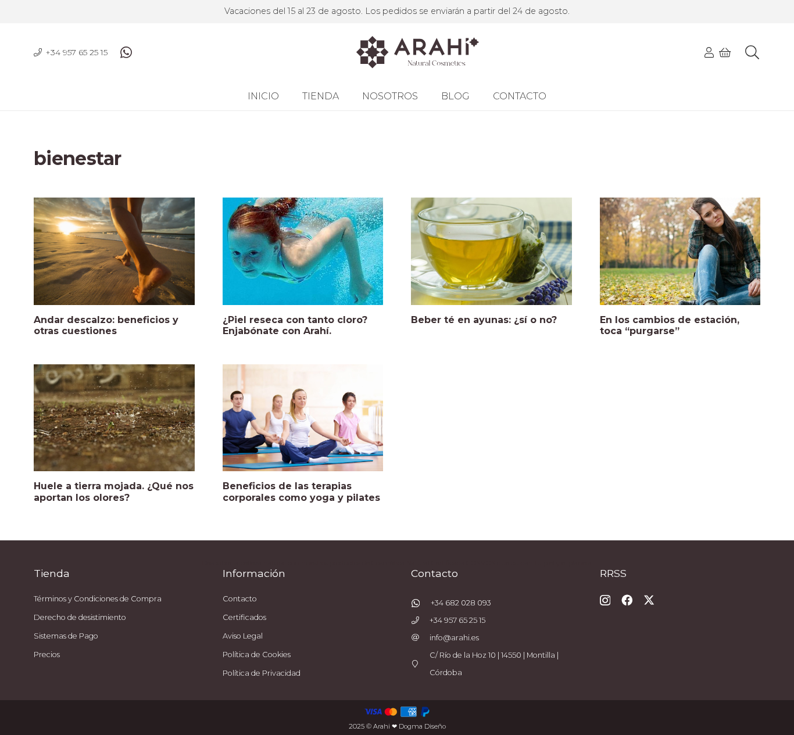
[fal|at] (420, 638)
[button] (751, 52)
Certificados (244, 617)
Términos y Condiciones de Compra (98, 598)
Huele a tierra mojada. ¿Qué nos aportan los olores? (114, 492)
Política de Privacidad (262, 673)
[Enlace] (709, 52)
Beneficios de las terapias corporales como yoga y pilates (301, 492)
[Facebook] (626, 599)
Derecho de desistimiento (80, 617)
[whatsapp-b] (126, 52)
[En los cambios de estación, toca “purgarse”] (680, 251)
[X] (648, 599)
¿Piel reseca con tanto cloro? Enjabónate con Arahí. (295, 325)
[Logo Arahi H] (417, 52)
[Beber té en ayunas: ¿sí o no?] (491, 251)
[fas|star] (421, 603)
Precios (47, 654)
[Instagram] (605, 600)
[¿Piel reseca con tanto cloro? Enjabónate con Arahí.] (303, 251)
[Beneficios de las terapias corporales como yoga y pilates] (303, 417)
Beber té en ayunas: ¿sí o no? (484, 319)
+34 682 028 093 (461, 602)
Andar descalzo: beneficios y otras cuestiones (106, 325)
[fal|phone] (420, 621)
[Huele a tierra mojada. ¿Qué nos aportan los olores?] (114, 417)
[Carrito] (725, 52)
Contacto (240, 598)
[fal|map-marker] (420, 664)
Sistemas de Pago (66, 636)
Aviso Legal (243, 636)
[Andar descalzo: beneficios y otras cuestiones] (114, 251)
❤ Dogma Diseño (419, 726)
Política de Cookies (257, 654)
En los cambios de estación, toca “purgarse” (669, 325)
